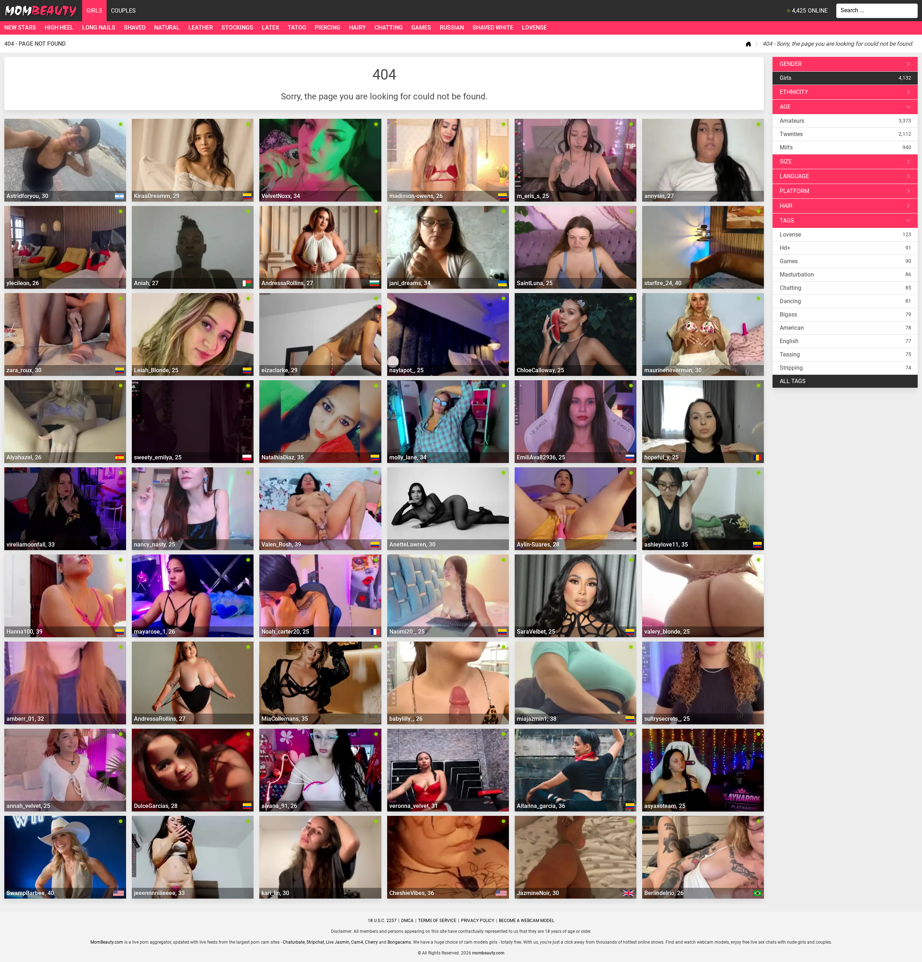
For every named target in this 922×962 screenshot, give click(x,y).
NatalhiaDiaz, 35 (282, 457)
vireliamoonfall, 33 (30, 544)
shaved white (493, 27)
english (789, 341)
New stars (20, 27)
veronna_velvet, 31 (413, 806)
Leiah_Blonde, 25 (156, 370)
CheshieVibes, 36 (411, 893)
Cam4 (357, 942)
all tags (793, 381)
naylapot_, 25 (406, 370)
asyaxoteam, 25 (664, 806)
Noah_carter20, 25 (285, 631)
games (421, 27)
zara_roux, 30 (23, 370)
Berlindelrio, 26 (664, 893)
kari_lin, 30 (275, 893)
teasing (790, 354)
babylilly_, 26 (405, 718)
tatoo (297, 27)
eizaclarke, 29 (279, 370)
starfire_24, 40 (662, 283)
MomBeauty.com (106, 942)
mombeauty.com (488, 953)
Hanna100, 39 (24, 631)
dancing (790, 301)
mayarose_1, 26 (154, 631)
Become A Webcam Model (526, 920)
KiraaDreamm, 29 (156, 196)
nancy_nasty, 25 (154, 544)
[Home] (750, 44)
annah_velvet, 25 (28, 806)
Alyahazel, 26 (23, 457)
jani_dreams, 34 (409, 283)
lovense (534, 27)
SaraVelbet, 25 (536, 631)
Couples (123, 10)
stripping (791, 367)
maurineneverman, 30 (673, 370)
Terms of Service (437, 920)
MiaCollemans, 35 (284, 718)
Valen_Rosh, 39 (281, 544)
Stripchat (315, 942)
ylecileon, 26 (22, 283)
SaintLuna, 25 (534, 283)
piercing (327, 27)
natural (167, 27)
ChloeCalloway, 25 (540, 370)
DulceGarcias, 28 (156, 806)
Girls (94, 10)
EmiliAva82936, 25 (541, 457)
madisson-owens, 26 (416, 196)
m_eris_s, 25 (533, 196)
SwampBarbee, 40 (30, 893)
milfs (786, 147)
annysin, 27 (659, 196)
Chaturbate (294, 942)
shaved (135, 27)
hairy (357, 27)
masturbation (797, 274)
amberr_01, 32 (25, 718)
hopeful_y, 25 (661, 457)
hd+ (785, 247)
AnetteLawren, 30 (412, 544)
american (792, 327)
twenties (791, 134)
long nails (98, 27)
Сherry (371, 942)
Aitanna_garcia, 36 (541, 806)
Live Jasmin (337, 942)
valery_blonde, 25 (667, 631)
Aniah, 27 (146, 283)
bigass (788, 314)
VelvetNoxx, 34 (280, 196)
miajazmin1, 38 (536, 718)
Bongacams (399, 942)
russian (452, 27)
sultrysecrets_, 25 (667, 718)
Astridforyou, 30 (27, 196)
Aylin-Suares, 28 (538, 544)
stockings (237, 27)
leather (200, 27)
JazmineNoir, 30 (538, 893)
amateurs (792, 120)
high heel (59, 27)
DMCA (407, 920)
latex (270, 27)
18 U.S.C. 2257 (382, 920)
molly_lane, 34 (407, 457)
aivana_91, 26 (279, 806)
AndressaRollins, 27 (287, 283)
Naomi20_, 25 (407, 631)
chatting (389, 27)
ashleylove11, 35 (666, 544)
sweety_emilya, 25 (158, 457)
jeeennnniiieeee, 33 (159, 893)
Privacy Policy (477, 920)
